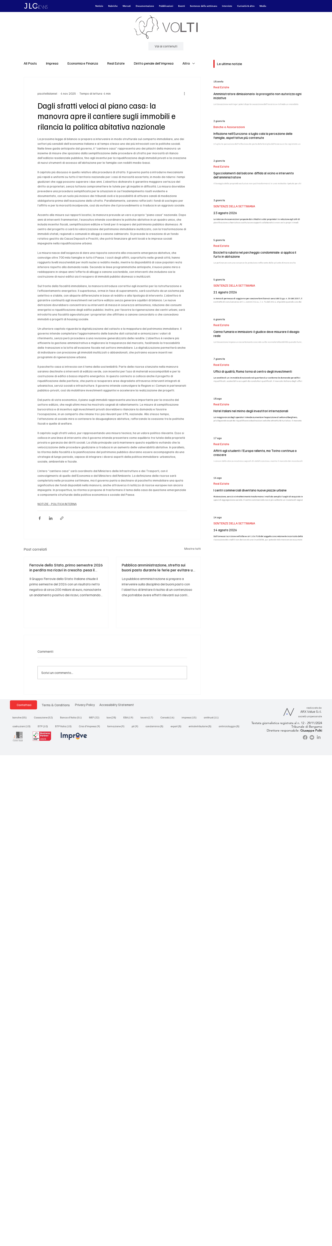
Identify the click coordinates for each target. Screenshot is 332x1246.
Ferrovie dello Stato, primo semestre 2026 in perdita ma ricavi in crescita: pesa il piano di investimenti (66, 567)
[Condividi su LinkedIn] (51, 518)
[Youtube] (312, 737)
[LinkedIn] (318, 737)
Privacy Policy (85, 705)
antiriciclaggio (230, 726)
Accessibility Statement (116, 705)
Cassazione (45, 717)
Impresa (52, 63)
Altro (186, 63)
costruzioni (22, 726)
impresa (190, 717)
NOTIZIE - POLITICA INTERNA (57, 504)
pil (136, 726)
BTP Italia (64, 726)
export (177, 726)
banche (20, 717)
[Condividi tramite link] (62, 518)
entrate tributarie (201, 726)
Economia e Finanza (82, 63)
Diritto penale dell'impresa (153, 63)
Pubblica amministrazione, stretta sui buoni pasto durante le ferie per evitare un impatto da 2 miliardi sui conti (158, 567)
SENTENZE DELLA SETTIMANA (234, 206)
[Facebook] (305, 737)
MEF (95, 717)
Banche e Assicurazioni (229, 127)
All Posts (30, 63)
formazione (117, 726)
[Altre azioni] (184, 93)
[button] (99, 6)
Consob (168, 717)
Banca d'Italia (72, 717)
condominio (155, 726)
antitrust (212, 717)
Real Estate (116, 63)
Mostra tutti (192, 548)
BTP (44, 726)
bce (113, 717)
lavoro (148, 717)
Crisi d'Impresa (91, 726)
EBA (129, 717)
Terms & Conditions (56, 705)
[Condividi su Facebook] (39, 518)
